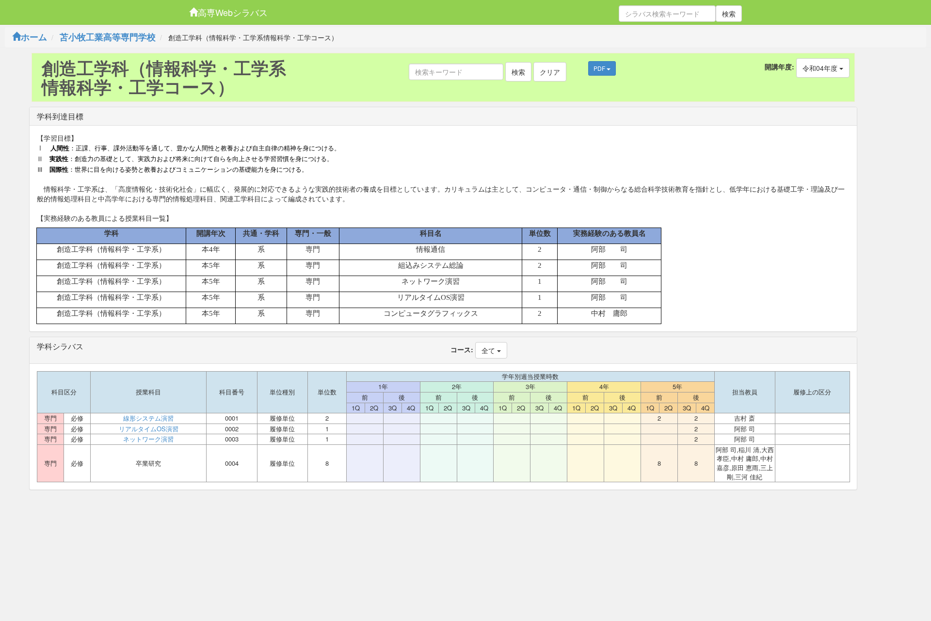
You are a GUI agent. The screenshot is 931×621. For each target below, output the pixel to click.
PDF (600, 68)
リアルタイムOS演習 (148, 429)
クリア (550, 72)
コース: (461, 349)
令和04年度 (821, 68)
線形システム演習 (148, 418)
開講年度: (779, 66)
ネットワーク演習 (148, 439)
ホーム (34, 37)
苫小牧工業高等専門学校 (108, 37)
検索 (729, 13)
